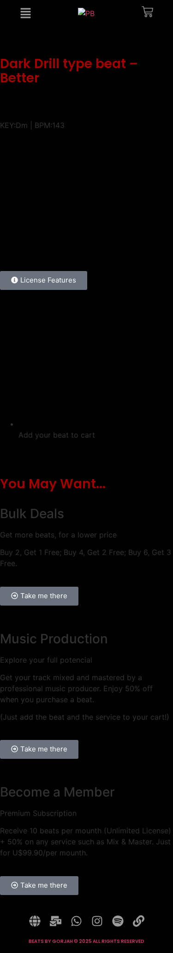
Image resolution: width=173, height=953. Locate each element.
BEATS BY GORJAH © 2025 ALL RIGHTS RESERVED (86, 941)
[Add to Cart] (146, 239)
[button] (86, 112)
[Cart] (147, 13)
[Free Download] (156, 239)
